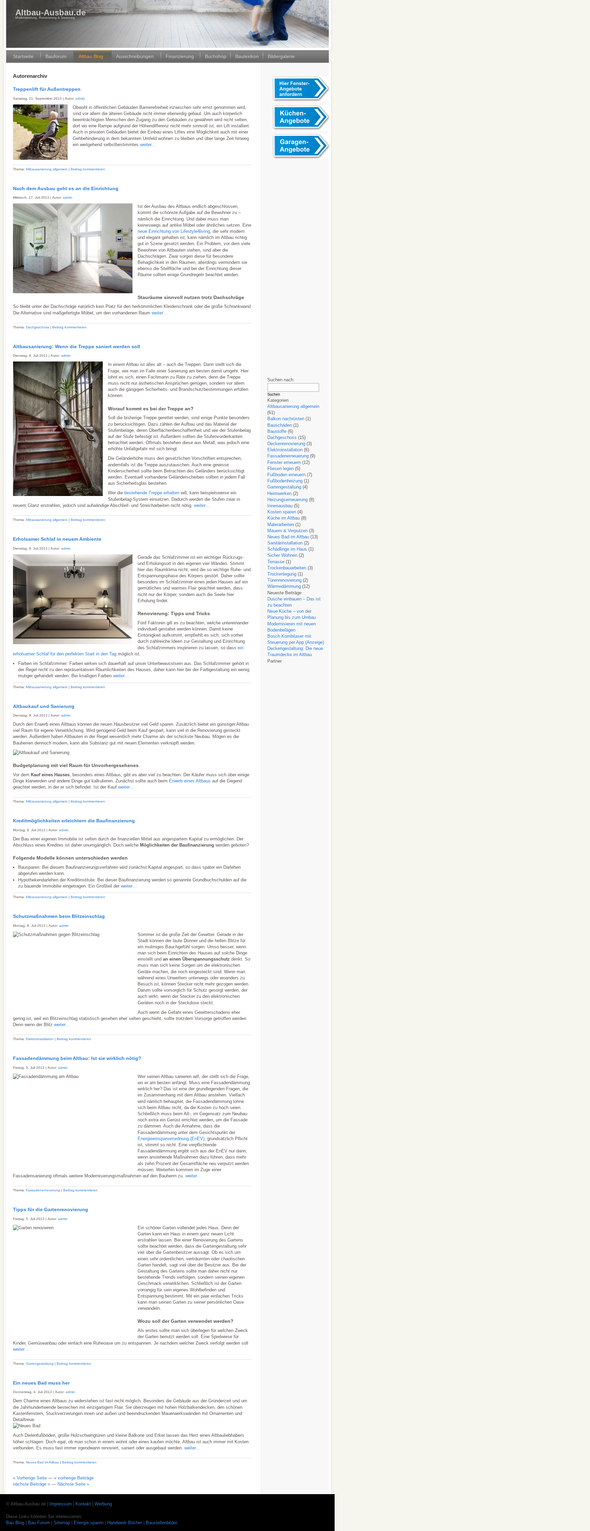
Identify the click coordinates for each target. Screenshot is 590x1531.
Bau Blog (16, 1522)
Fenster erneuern (284, 462)
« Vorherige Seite (30, 1477)
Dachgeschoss (37, 327)
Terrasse (275, 561)
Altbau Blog (91, 56)
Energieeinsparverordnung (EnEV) (171, 1138)
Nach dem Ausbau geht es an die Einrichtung (65, 188)
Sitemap (62, 1522)
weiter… (148, 144)
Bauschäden (279, 425)
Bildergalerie (281, 56)
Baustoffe (276, 431)
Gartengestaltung (40, 1363)
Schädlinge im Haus (287, 549)
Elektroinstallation (40, 1039)
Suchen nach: (281, 379)
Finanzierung (180, 56)
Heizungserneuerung (287, 499)
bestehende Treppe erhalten (151, 492)
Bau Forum (39, 1522)
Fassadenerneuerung (43, 1190)
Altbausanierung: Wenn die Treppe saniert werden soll (76, 346)
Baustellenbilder (161, 1522)
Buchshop (215, 56)
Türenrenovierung (284, 580)
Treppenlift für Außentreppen (47, 89)
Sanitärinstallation (285, 542)
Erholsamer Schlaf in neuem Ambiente (57, 539)
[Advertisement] (299, 264)
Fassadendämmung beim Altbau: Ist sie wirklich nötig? (77, 1058)
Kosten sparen (281, 511)
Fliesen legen (280, 468)
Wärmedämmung (284, 586)
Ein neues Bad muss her (41, 1383)
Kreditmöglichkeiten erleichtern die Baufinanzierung (74, 820)
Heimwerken (279, 493)
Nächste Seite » (73, 1484)
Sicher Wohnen (282, 555)
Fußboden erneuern (286, 474)
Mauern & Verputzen (287, 530)
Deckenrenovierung (286, 443)
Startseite (23, 56)
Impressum (61, 1503)
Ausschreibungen (135, 56)
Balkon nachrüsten (285, 418)
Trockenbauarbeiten (286, 567)
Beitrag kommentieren (88, 169)
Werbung (103, 1503)
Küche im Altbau (283, 518)
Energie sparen (89, 1522)
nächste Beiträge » (31, 1484)
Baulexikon (247, 56)
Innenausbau (280, 505)
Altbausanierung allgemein (47, 169)
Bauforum (56, 56)
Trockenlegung (281, 574)
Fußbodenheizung (285, 480)
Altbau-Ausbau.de (50, 12)
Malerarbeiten (280, 524)
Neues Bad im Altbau (42, 1462)
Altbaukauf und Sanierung (43, 706)
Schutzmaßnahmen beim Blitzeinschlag (59, 916)
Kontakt (83, 1503)
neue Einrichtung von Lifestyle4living (174, 231)
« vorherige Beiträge (74, 1477)
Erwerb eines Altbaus (190, 780)
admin (80, 98)
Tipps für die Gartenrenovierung (50, 1209)
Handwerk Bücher (125, 1522)
